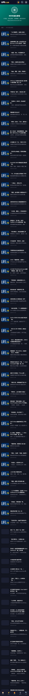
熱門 (15, 693)
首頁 (2, 27)
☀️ (18, 2)
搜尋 (26, 693)
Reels (20, 694)
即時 (9, 693)
